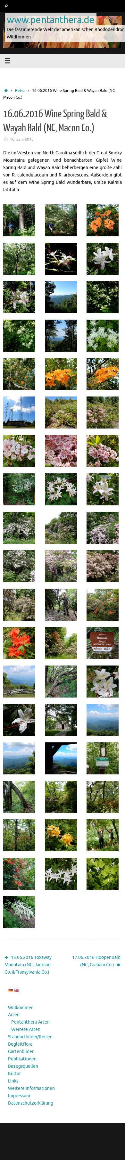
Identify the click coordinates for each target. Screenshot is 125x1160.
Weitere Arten (25, 1029)
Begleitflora (20, 1044)
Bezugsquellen (23, 1066)
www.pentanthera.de (51, 19)
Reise (20, 90)
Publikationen (22, 1059)
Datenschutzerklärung (30, 1103)
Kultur (14, 1073)
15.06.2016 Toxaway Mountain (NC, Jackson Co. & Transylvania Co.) (28, 965)
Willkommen (21, 1007)
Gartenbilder (21, 1051)
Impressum (19, 1096)
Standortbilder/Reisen (30, 1037)
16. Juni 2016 (22, 139)
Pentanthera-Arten (30, 1022)
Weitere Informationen (31, 1088)
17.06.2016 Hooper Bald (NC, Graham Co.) (96, 961)
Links (13, 1081)
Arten (14, 1014)
